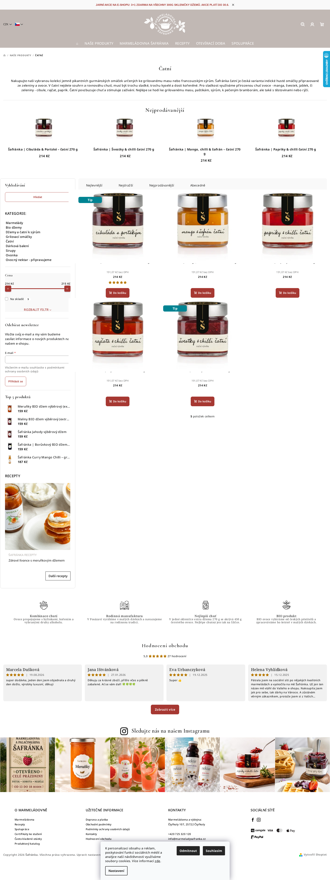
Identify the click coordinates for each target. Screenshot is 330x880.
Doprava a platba (97, 819)
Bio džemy (14, 227)
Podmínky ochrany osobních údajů (108, 829)
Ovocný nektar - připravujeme (28, 260)
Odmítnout (188, 851)
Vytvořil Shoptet (315, 854)
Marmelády (14, 223)
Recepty (20, 824)
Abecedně (197, 185)
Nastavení (116, 871)
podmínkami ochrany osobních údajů (35, 369)
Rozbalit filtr (36, 310)
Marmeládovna (24, 819)
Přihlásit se (15, 381)
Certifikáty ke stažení (28, 834)
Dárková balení (17, 246)
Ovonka (12, 255)
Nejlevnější (94, 185)
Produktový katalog (27, 843)
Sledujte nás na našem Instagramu (170, 730)
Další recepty (58, 576)
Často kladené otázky (28, 839)
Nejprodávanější (161, 185)
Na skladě (19, 299)
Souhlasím (214, 851)
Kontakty (91, 834)
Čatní (10, 241)
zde (157, 861)
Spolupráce (22, 829)
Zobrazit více (165, 709)
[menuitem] (77, 43)
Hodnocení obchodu (165, 646)
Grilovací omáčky (19, 237)
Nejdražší (126, 185)
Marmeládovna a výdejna (184, 819)
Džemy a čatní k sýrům (23, 232)
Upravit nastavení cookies (95, 855)
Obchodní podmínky (99, 824)
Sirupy (10, 250)
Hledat (37, 197)
